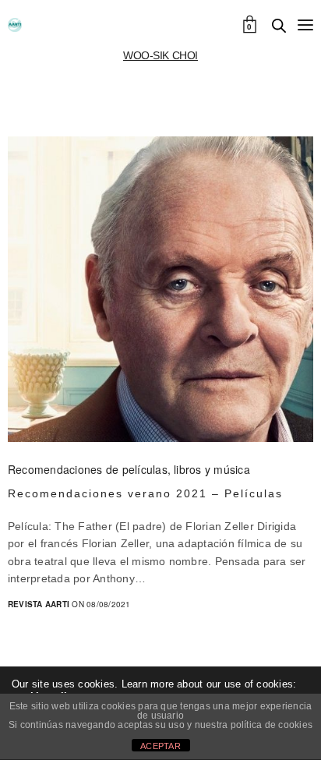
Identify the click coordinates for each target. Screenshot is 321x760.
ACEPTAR (160, 746)
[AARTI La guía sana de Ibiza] (15, 25)
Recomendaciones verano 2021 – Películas (145, 493)
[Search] (279, 26)
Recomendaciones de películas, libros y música (129, 469)
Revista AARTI (38, 604)
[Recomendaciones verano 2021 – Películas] (160, 289)
